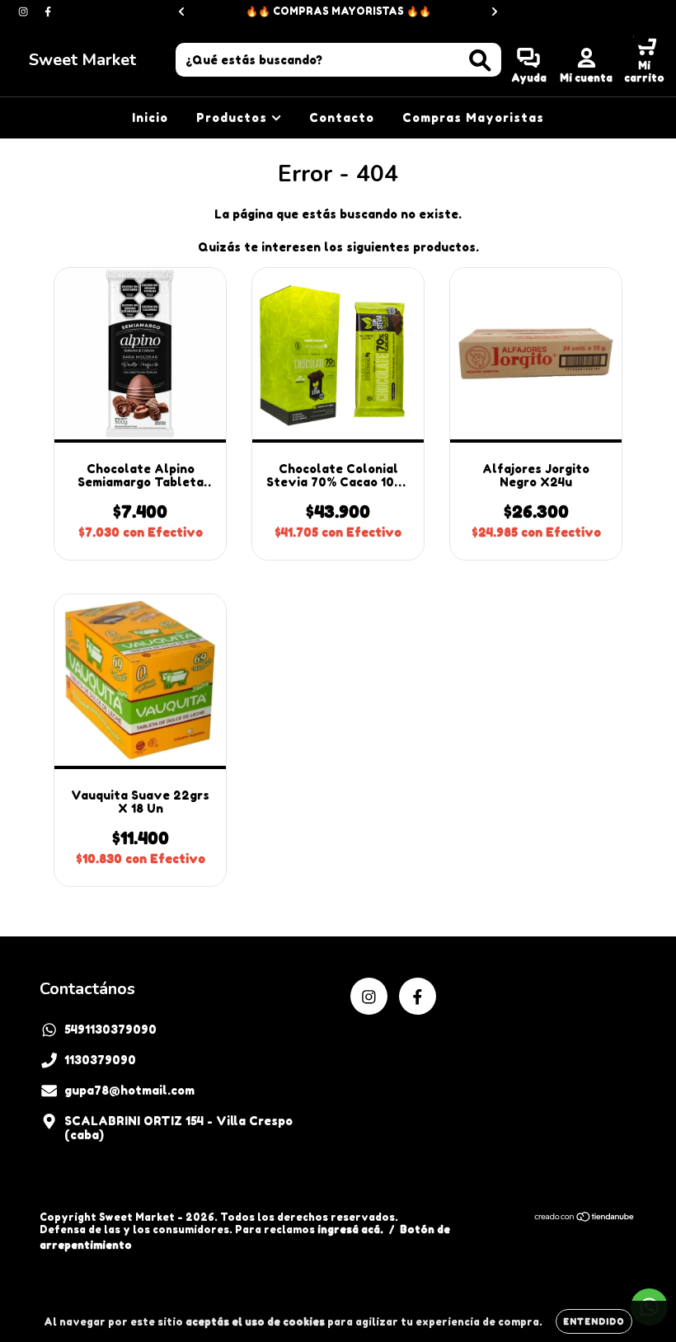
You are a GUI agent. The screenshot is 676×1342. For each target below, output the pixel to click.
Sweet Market (82, 60)
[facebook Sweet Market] (48, 11)
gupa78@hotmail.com (129, 1090)
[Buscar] (480, 60)
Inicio (150, 117)
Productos (233, 117)
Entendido (594, 1321)
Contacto (341, 117)
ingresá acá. (350, 1229)
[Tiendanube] (584, 1219)
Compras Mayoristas (473, 117)
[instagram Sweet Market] (24, 11)
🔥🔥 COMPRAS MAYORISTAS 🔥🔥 (338, 11)
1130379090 (100, 1060)
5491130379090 (110, 1029)
